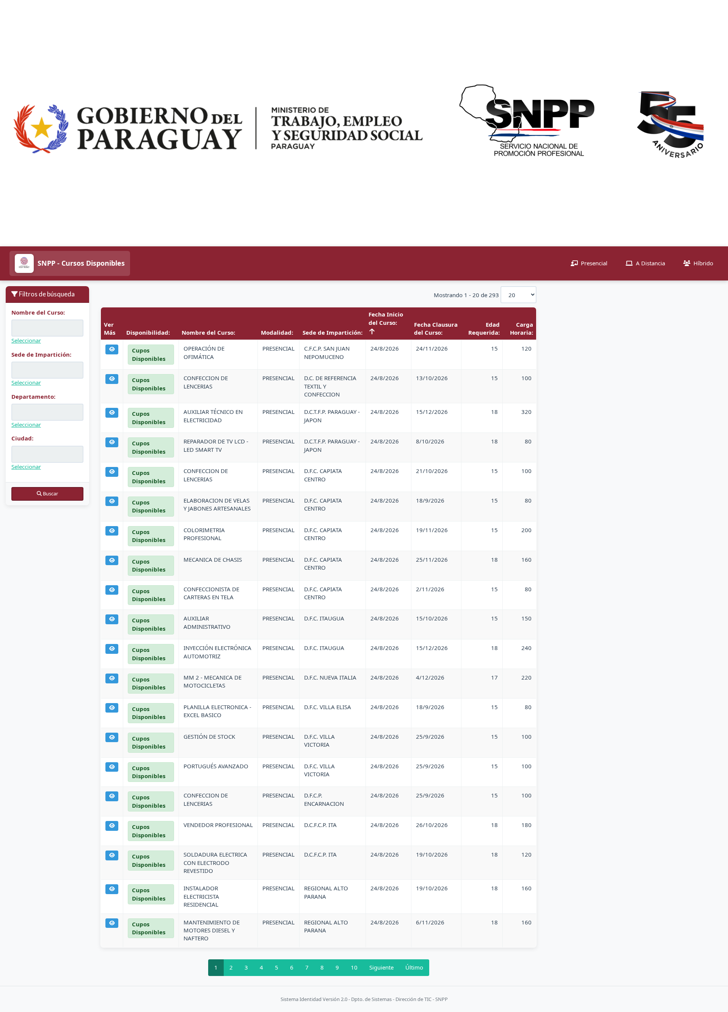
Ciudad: (22, 438)
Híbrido (703, 263)
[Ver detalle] (111, 349)
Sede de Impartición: (41, 354)
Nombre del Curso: (38, 312)
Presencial (594, 263)
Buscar (50, 493)
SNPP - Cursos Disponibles (81, 263)
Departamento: (33, 396)
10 (354, 967)
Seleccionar (26, 340)
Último (414, 967)
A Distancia (650, 263)
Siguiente (381, 967)
